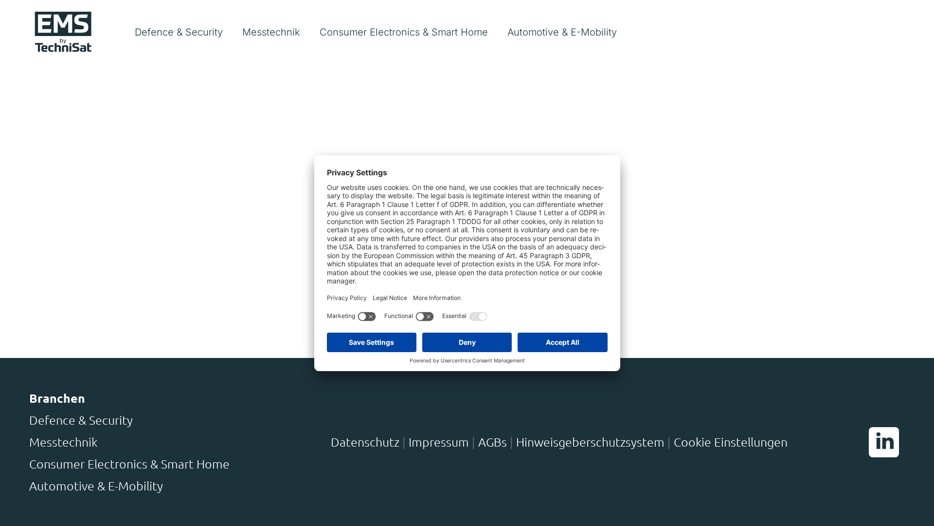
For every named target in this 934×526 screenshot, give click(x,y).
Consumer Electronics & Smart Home (129, 463)
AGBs (492, 441)
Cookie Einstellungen (731, 441)
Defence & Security (81, 420)
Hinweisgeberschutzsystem (590, 441)
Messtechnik (63, 441)
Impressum (439, 441)
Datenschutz (365, 441)
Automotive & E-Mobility (96, 485)
